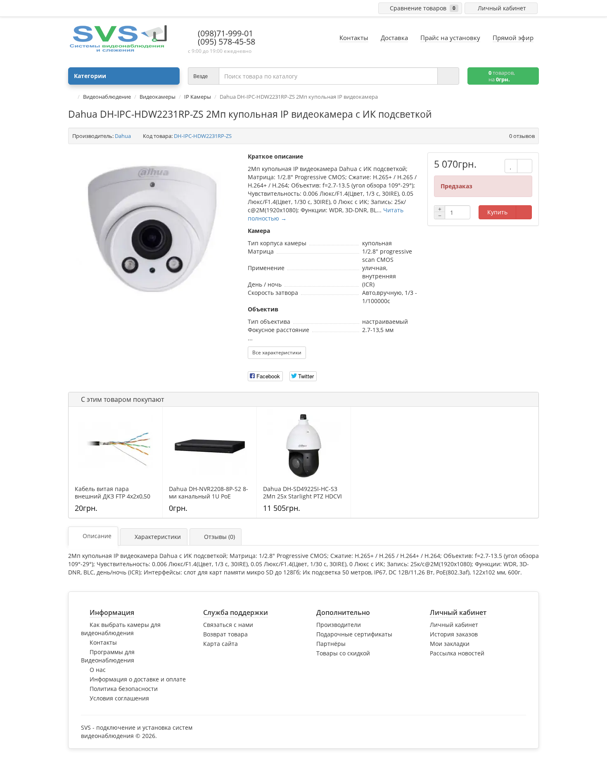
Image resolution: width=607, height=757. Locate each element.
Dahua (123, 136)
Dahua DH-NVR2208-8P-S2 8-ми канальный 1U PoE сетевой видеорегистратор (208, 496)
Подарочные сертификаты (354, 634)
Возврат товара (225, 634)
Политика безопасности (124, 689)
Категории (90, 76)
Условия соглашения (119, 698)
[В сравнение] (524, 166)
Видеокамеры (157, 96)
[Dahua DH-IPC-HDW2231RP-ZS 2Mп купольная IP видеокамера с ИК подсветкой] (154, 230)
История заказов (454, 634)
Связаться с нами (228, 625)
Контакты (103, 642)
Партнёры (331, 644)
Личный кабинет (454, 625)
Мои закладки (449, 644)
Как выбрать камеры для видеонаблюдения (121, 629)
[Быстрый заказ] (524, 212)
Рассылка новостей (457, 653)
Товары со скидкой (343, 653)
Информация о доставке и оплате (138, 679)
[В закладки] (511, 166)
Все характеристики (276, 352)
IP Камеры (197, 96)
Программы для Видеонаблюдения (108, 656)
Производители (338, 625)
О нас (98, 670)
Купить (497, 212)
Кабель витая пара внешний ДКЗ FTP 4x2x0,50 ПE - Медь (112, 496)
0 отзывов (522, 136)
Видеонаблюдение (107, 96)
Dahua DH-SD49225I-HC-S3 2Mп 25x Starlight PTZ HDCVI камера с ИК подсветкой (302, 496)
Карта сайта (220, 644)
